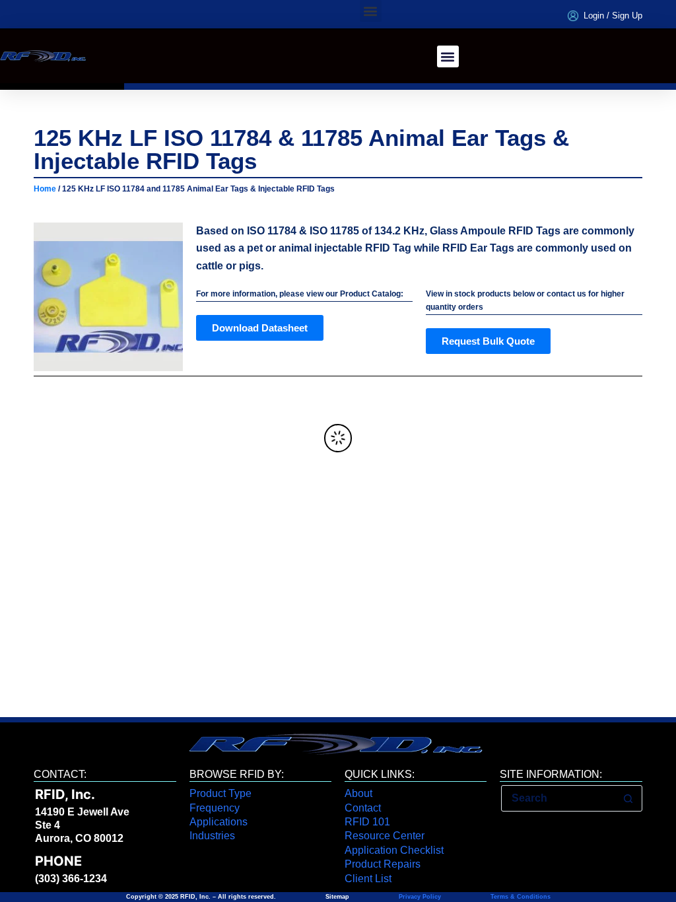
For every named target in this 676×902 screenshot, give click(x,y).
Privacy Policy (420, 896)
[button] (371, 11)
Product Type (220, 793)
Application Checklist (394, 850)
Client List (368, 878)
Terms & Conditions (520, 896)
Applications (218, 821)
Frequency (214, 808)
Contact (363, 808)
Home (45, 188)
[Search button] (628, 798)
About (358, 793)
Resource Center (384, 835)
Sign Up (627, 15)
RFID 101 (367, 821)
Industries (212, 835)
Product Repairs (383, 864)
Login (594, 15)
